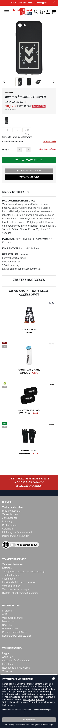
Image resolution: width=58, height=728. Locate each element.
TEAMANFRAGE (29, 177)
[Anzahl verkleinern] (19, 149)
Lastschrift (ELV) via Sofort (16, 660)
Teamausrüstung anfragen (16, 589)
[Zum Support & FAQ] (42, 11)
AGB (4, 614)
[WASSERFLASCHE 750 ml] (29, 359)
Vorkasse (7, 671)
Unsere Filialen (10, 628)
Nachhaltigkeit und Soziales (16, 635)
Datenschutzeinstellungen (15, 535)
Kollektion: (10, 248)
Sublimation (8, 578)
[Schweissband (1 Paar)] (29, 399)
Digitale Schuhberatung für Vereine (20, 593)
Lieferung (7, 521)
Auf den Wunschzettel (30, 171)
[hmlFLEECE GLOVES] (29, 439)
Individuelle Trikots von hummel (19, 582)
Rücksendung (9, 525)
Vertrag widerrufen (12, 507)
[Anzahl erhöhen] (28, 149)
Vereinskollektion (11, 585)
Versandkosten (10, 514)
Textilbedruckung (11, 575)
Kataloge (7, 568)
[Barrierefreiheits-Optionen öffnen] (6, 545)
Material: (8, 239)
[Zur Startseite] (22, 11)
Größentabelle (49, 141)
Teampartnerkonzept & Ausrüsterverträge (23, 571)
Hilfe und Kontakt (11, 510)
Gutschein (7, 528)
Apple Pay (7, 657)
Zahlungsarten (10, 518)
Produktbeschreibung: (18, 200)
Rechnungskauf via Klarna (16, 667)
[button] (6, 11)
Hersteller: (10, 254)
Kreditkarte (8, 664)
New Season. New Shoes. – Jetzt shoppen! (29, 3)
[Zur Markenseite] (9, 93)
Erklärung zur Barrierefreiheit (17, 532)
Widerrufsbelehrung (12, 617)
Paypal (6, 653)
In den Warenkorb (29, 160)
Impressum (8, 610)
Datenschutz (8, 621)
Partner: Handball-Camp (14, 632)
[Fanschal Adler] (29, 318)
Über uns (7, 625)
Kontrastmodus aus (27, 544)
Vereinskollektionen (12, 564)
